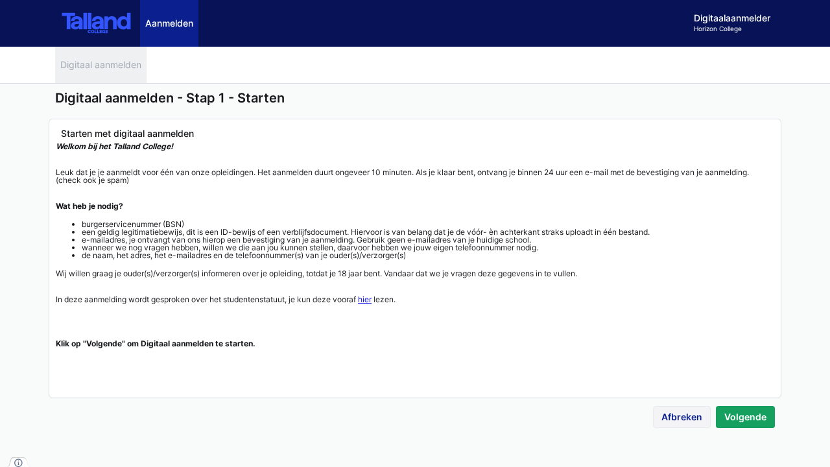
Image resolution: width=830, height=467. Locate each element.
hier (365, 299)
